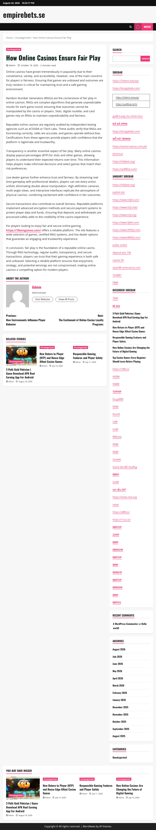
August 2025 (119, 736)
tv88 (115, 421)
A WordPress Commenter (125, 624)
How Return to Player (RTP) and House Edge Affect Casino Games (52, 357)
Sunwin (117, 459)
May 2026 (117, 671)
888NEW (117, 587)
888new (117, 436)
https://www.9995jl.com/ (126, 230)
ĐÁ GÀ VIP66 (120, 123)
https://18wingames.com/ (23, 230)
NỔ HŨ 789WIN (122, 138)
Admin (12, 65)
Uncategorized (13, 49)
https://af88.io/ (121, 512)
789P (115, 298)
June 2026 (118, 664)
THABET (117, 275)
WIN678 (117, 572)
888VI (116, 474)
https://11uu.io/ (122, 519)
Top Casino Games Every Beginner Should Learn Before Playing (129, 359)
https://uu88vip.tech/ (126, 104)
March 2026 (118, 685)
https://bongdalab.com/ (126, 88)
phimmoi (118, 153)
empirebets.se (24, 14)
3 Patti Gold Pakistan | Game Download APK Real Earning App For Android (20, 373)
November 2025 (120, 714)
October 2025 (119, 721)
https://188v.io (121, 369)
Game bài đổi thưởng (125, 467)
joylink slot (119, 192)
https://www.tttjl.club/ (125, 207)
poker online (120, 245)
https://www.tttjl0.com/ (126, 200)
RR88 (115, 406)
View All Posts (66, 299)
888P (115, 542)
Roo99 (116, 414)
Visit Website (42, 299)
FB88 (115, 282)
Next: (81, 320)
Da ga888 (118, 399)
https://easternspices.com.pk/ (130, 146)
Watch (147, 27)
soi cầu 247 (119, 489)
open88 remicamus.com (126, 267)
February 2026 (120, 693)
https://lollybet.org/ (124, 161)
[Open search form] (130, 27)
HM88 (116, 384)
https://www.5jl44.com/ (126, 222)
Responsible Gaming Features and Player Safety (88, 356)
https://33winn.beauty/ (126, 80)
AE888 (116, 376)
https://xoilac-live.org (125, 497)
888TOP (117, 527)
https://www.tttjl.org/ (125, 215)
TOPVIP (117, 391)
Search (117, 50)
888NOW (118, 549)
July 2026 (117, 656)
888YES (117, 602)
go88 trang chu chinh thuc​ (128, 116)
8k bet (116, 306)
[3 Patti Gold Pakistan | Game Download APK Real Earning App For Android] (21, 355)
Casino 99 (118, 260)
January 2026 (119, 700)
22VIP (116, 534)
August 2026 (119, 649)
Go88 (116, 482)
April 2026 (118, 678)
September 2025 (121, 729)
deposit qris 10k (122, 252)
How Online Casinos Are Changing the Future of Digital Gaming (131, 349)
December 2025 (120, 707)
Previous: (25, 320)
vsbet (116, 504)
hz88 (115, 429)
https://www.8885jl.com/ (126, 237)
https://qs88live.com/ (125, 169)
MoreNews (89, 826)
